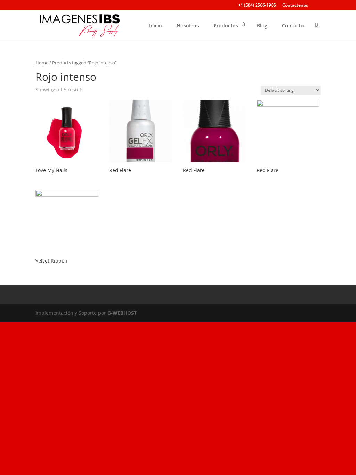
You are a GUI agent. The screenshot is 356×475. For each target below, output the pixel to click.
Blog (262, 25)
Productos (225, 25)
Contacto (293, 25)
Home (41, 62)
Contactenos (295, 5)
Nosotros (188, 25)
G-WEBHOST (122, 312)
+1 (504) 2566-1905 (257, 5)
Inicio (155, 25)
